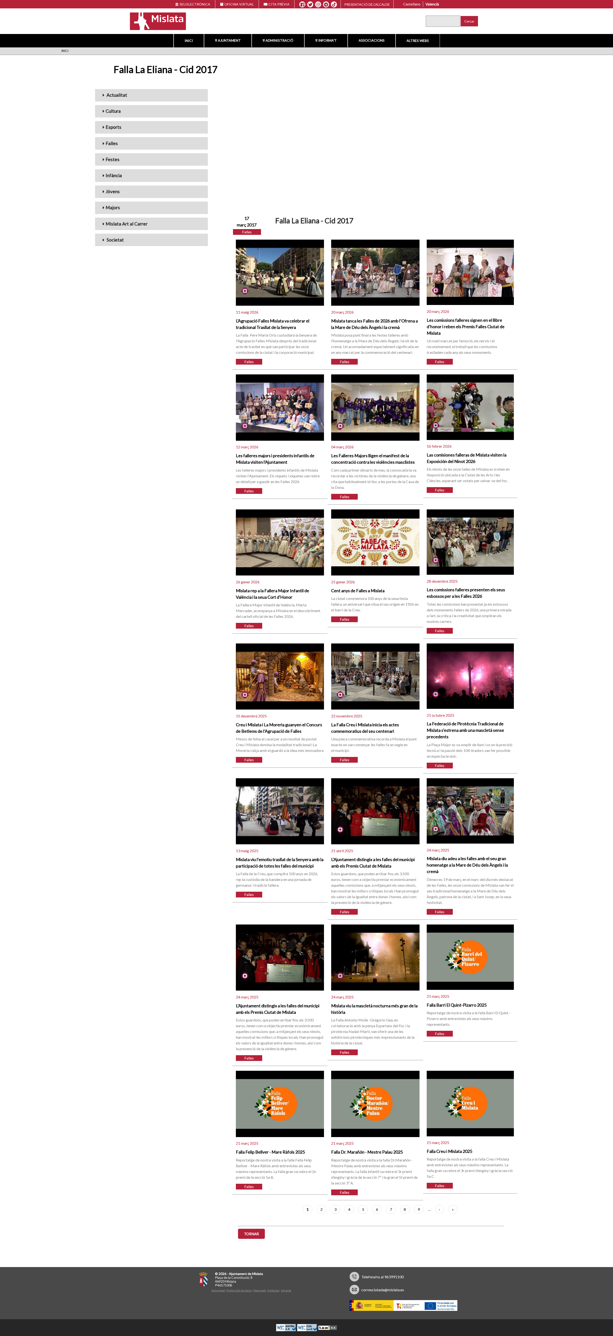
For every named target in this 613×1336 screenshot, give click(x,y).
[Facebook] (302, 4)
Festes (112, 159)
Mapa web (259, 1290)
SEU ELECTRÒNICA (195, 4)
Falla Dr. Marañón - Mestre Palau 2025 (367, 1152)
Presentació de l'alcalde (367, 4)
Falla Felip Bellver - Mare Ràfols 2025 (270, 1152)
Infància (114, 175)
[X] (310, 4)
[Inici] (155, 21)
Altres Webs (418, 41)
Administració (279, 40)
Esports (113, 127)
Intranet (286, 1290)
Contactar (273, 1290)
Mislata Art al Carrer (127, 223)
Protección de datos (239, 1290)
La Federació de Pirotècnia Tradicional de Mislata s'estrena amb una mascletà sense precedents (465, 730)
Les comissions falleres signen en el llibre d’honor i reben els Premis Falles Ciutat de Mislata (466, 326)
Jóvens (113, 191)
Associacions (372, 40)
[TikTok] (334, 4)
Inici (189, 41)
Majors (113, 207)
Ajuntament (229, 40)
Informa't (327, 40)
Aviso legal (218, 1290)
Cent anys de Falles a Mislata (358, 590)
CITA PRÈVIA (278, 4)
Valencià (432, 4)
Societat (115, 239)
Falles (112, 143)
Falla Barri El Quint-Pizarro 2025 (457, 1005)
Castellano (411, 4)
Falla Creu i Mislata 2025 (449, 1151)
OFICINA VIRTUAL (239, 4)
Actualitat (116, 95)
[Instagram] (318, 4)
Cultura (113, 111)
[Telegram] (326, 4)
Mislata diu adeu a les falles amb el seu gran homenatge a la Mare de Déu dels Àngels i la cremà (467, 865)
